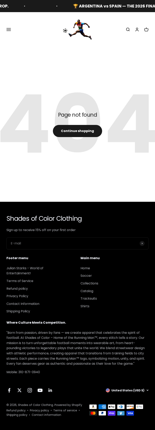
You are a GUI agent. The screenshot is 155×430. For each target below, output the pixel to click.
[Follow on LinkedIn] (50, 390)
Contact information (46, 415)
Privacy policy (39, 410)
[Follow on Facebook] (9, 390)
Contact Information (22, 303)
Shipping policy (16, 415)
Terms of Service (19, 281)
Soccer (86, 275)
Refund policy (17, 288)
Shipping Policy (18, 311)
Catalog (87, 291)
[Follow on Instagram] (29, 390)
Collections (89, 283)
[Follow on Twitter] (19, 390)
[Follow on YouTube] (40, 390)
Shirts (85, 306)
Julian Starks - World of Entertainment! (24, 271)
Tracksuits (89, 298)
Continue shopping (77, 131)
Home (85, 268)
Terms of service (65, 410)
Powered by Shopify (68, 405)
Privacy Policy (17, 296)
